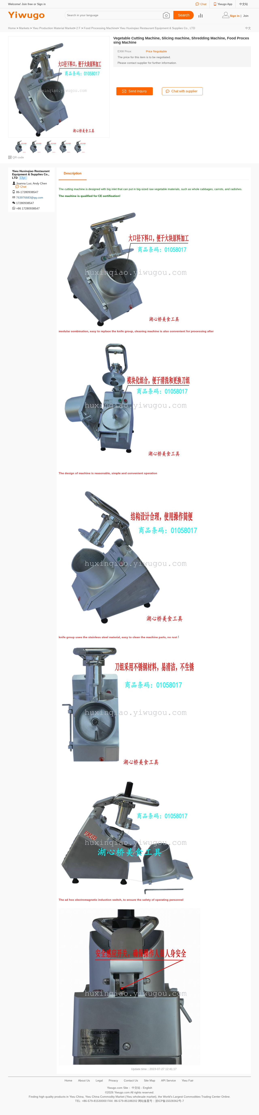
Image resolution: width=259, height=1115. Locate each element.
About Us (84, 1080)
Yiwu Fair (187, 1080)
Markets (24, 28)
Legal (99, 1080)
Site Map (149, 1080)
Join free (27, 4)
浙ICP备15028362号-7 (169, 1100)
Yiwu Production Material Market (53, 28)
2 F (78, 28)
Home (12, 28)
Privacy (113, 1080)
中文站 (243, 4)
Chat (203, 4)
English (147, 1087)
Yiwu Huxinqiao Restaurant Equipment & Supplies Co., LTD (157, 28)
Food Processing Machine (100, 28)
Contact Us (131, 1080)
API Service (168, 1080)
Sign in (41, 4)
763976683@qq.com (29, 197)
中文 (248, 28)
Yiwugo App (225, 4)
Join (245, 15)
